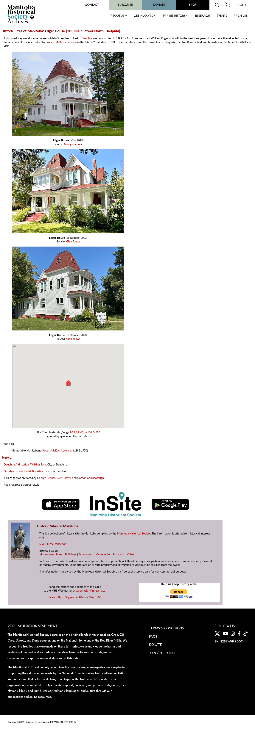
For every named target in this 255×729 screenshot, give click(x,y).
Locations (119, 554)
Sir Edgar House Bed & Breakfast (24, 471)
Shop (193, 5)
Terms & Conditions (166, 628)
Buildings (70, 554)
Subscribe (125, 5)
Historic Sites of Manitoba (22, 31)
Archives (241, 16)
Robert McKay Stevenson (61, 42)
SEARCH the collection (52, 544)
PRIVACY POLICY (59, 722)
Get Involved (143, 16)
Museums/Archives (50, 554)
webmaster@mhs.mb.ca (90, 590)
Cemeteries (103, 554)
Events (222, 16)
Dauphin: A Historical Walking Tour (25, 464)
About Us (117, 16)
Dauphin (112, 31)
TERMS (72, 722)
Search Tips (56, 597)
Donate (159, 5)
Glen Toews (73, 241)
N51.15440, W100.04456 (85, 432)
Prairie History (174, 16)
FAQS (153, 637)
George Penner (73, 144)
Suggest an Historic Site (79, 597)
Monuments (86, 554)
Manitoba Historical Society (133, 533)
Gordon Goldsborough (90, 478)
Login (243, 5)
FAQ (99, 597)
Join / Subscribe (162, 653)
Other (130, 554)
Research (202, 16)
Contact (92, 5)
